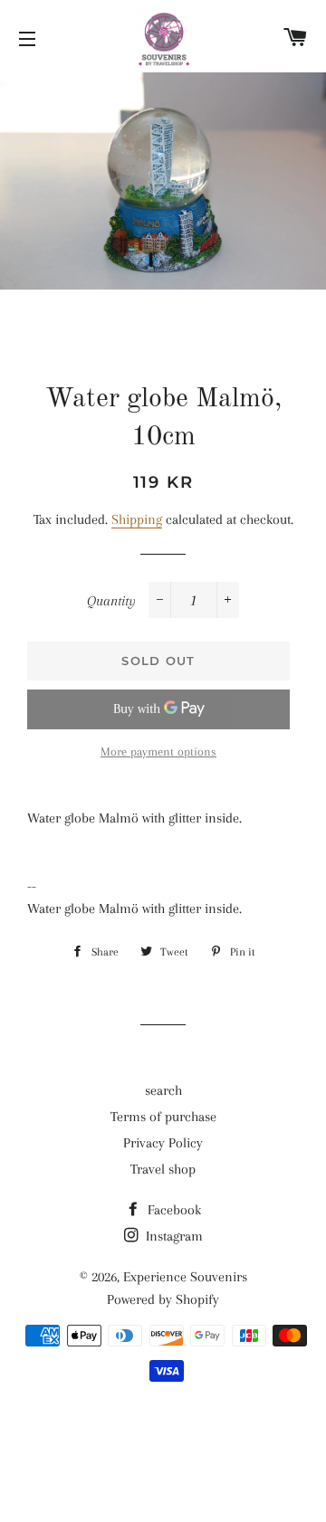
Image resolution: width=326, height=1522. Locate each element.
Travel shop (163, 1169)
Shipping (136, 519)
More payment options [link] (158, 751)
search (163, 1090)
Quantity (111, 601)
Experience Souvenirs (185, 1277)
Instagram (172, 1236)
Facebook (172, 1210)
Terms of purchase (163, 1116)
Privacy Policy (163, 1143)
